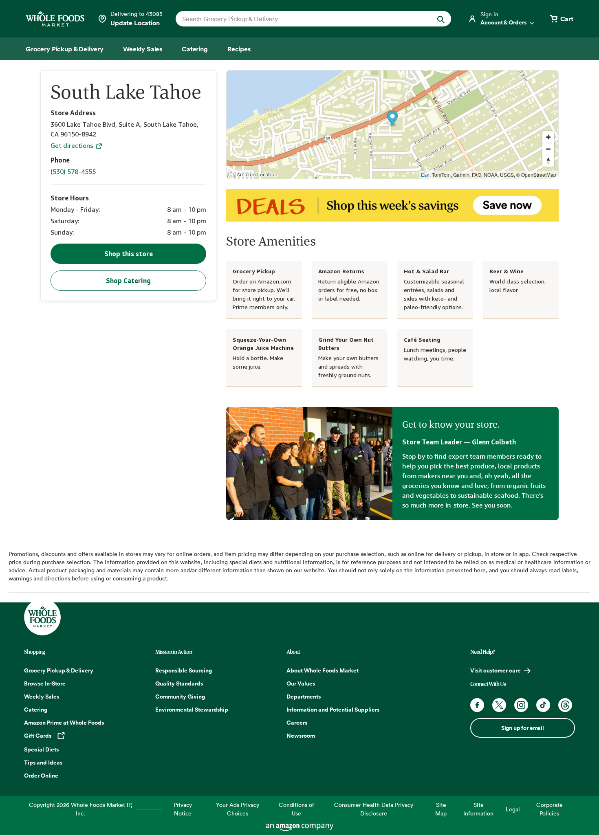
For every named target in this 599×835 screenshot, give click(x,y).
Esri (425, 174)
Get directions (73, 145)
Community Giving (180, 696)
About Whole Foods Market (322, 670)
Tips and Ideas (43, 762)
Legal (513, 809)
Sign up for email (522, 728)
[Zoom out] (548, 149)
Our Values (300, 683)
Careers (296, 723)
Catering (35, 709)
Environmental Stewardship (191, 709)
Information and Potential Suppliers (332, 709)
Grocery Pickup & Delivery (58, 670)
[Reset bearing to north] (548, 161)
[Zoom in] (548, 137)
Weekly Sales (41, 696)
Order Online (41, 775)
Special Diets (41, 749)
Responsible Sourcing (183, 670)
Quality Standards (179, 683)
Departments (303, 696)
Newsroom (300, 736)
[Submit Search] (441, 18)
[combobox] (300, 19)
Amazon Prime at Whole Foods (64, 723)
